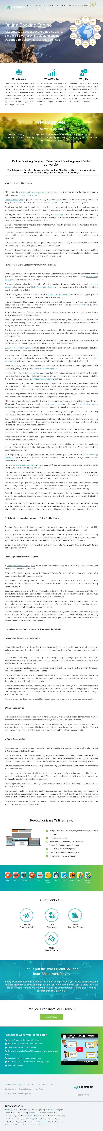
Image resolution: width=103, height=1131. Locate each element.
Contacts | (8, 1089)
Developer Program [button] (74, 5)
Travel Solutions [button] (52, 5)
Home (29, 5)
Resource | (22, 1089)
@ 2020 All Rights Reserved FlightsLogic (18, 1094)
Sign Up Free (51, 1017)
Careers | (15, 1089)
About (35, 5)
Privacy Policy (38, 1089)
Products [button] (42, 5)
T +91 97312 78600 (48, 1084)
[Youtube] (85, 1095)
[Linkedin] (88, 1095)
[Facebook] (79, 1095)
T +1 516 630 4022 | (34, 1084)
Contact (85, 5)
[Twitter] (81, 1095)
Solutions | (29, 1089)
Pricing (63, 5)
